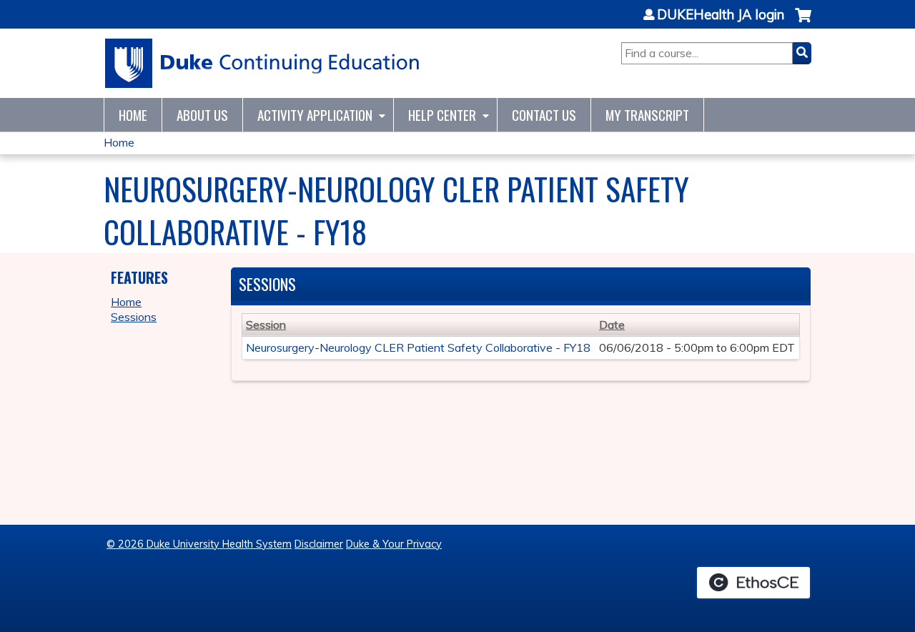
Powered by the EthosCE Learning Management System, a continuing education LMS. (753, 583)
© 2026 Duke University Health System (199, 544)
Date (612, 324)
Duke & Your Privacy (394, 544)
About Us (202, 114)
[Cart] (803, 22)
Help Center (442, 114)
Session (266, 324)
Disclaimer (319, 544)
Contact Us (544, 114)
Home (133, 114)
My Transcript (647, 114)
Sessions (134, 317)
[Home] (263, 63)
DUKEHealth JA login (720, 15)
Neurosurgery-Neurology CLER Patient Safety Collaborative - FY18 (418, 347)
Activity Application (314, 114)
